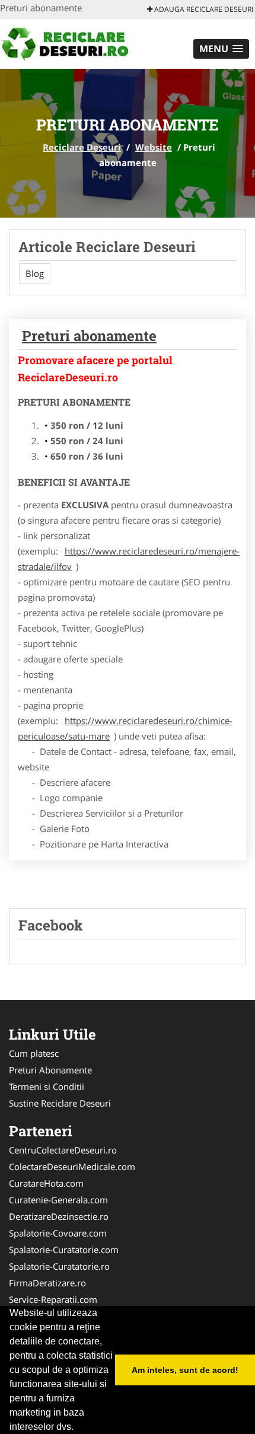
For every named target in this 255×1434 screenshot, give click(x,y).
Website (153, 147)
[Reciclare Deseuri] (78, 43)
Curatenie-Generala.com (58, 1199)
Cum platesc (34, 1053)
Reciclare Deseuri (82, 147)
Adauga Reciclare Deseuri (202, 9)
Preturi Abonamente (50, 1070)
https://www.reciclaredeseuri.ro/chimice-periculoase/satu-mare (125, 728)
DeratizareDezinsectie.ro (59, 1216)
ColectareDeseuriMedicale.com (72, 1166)
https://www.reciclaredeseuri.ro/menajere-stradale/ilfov (129, 558)
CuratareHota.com (46, 1183)
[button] (221, 49)
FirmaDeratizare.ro (47, 1282)
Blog (35, 273)
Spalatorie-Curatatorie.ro (59, 1266)
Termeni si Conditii (46, 1086)
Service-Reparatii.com (53, 1299)
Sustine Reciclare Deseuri (60, 1103)
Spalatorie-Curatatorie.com (64, 1249)
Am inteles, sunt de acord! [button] (185, 1370)
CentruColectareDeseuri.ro (63, 1150)
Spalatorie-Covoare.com (58, 1233)
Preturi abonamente (89, 335)
